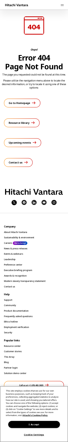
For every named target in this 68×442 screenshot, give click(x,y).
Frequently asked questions (18, 316)
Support (8, 299)
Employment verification (16, 327)
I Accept (34, 424)
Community (10, 305)
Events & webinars (13, 253)
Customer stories (13, 351)
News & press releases (15, 248)
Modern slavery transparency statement (25, 281)
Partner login (11, 367)
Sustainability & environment (19, 237)
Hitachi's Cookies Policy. (35, 415)
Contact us (9, 286)
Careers (8, 242)
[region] (34, 414)
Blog (6, 362)
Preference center (13, 264)
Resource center (12, 345)
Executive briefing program (18, 270)
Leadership (9, 259)
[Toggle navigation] (62, 5)
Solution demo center (15, 373)
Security (8, 332)
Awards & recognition (15, 275)
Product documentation (16, 310)
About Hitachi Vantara (15, 232)
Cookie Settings (34, 434)
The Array (9, 356)
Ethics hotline (11, 321)
